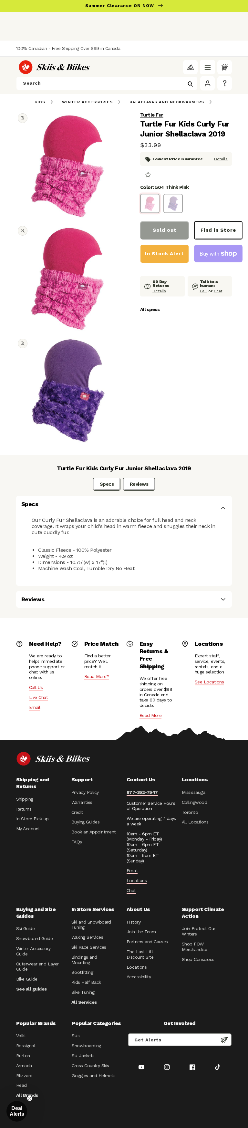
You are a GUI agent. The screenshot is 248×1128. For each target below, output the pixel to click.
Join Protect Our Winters (198, 931)
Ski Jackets (83, 1055)
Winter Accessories (87, 102)
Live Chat (38, 697)
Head (21, 1085)
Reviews (139, 484)
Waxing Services (87, 937)
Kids (40, 102)
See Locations (209, 681)
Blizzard (24, 1075)
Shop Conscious (198, 959)
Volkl (21, 1035)
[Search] (190, 84)
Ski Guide (25, 928)
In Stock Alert (164, 254)
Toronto (190, 812)
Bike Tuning (82, 992)
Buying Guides (85, 821)
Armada (24, 1065)
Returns (23, 809)
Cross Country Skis (90, 1065)
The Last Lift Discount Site (140, 954)
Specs (107, 484)
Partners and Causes (147, 941)
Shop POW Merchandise (194, 946)
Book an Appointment (93, 831)
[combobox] (106, 83)
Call (203, 291)
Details (221, 159)
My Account (28, 828)
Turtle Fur (151, 115)
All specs (150, 309)
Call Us (36, 687)
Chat (218, 291)
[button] (207, 67)
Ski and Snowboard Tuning (91, 924)
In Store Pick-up (32, 818)
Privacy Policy (85, 792)
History (133, 922)
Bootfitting (82, 972)
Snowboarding (86, 1045)
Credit (77, 812)
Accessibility (139, 976)
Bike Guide (26, 979)
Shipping (24, 799)
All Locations (195, 821)
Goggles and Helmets (93, 1075)
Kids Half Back (86, 982)
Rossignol (25, 1045)
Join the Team (141, 931)
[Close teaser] (29, 1098)
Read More (150, 715)
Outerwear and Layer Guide (37, 966)
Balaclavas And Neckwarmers (166, 102)
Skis (75, 1035)
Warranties (81, 802)
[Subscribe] (224, 1040)
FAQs (76, 841)
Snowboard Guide (34, 938)
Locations (137, 880)
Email (34, 707)
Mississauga (193, 792)
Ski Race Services (88, 947)
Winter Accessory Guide (33, 951)
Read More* (96, 676)
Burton (23, 1055)
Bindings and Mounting (84, 959)
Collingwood (194, 802)
